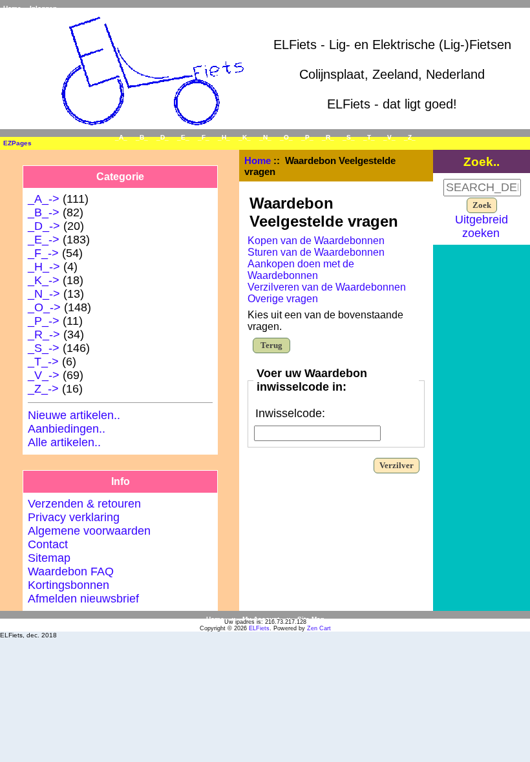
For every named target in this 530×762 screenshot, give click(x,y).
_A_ (121, 137)
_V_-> (43, 375)
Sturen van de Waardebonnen (316, 252)
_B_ (142, 137)
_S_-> (43, 348)
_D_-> (44, 226)
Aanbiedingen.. (66, 428)
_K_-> (43, 280)
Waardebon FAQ (71, 571)
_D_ (162, 137)
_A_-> (43, 198)
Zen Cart (319, 628)
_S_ (349, 137)
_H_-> (44, 266)
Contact (48, 544)
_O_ (286, 137)
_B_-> (43, 212)
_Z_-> (43, 388)
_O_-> (44, 307)
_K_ (244, 137)
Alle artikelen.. (64, 442)
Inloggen (43, 8)
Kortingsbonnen (68, 585)
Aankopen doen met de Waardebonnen (301, 269)
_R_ (328, 137)
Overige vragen (283, 298)
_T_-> (43, 361)
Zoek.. (481, 161)
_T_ (369, 137)
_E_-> (43, 239)
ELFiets (259, 628)
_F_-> (43, 253)
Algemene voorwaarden (89, 530)
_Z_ (410, 137)
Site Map (310, 619)
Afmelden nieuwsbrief (83, 598)
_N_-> (44, 293)
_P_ (307, 137)
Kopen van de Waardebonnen (316, 240)
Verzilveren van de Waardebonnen (327, 287)
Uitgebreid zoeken (481, 226)
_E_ (183, 137)
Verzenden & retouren (84, 503)
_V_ (389, 137)
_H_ (224, 137)
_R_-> (44, 334)
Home (12, 8)
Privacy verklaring (74, 517)
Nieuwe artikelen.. (74, 415)
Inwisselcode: (290, 413)
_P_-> (43, 320)
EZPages (17, 143)
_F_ (203, 137)
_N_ (265, 137)
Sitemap (49, 557)
